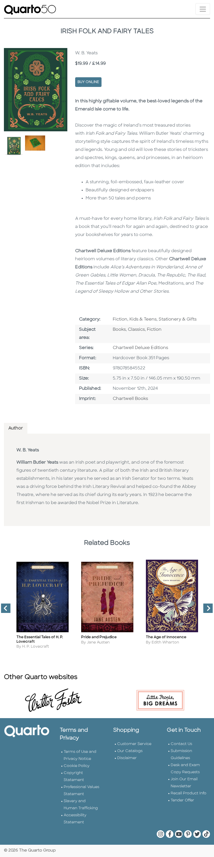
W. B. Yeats (27, 450)
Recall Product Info (188, 793)
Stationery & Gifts (178, 319)
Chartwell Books (130, 399)
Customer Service (134, 744)
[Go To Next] (206, 610)
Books (119, 330)
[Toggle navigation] (202, 9)
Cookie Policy (77, 766)
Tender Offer (182, 800)
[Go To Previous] (3, 610)
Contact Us (181, 744)
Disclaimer (127, 758)
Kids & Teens (143, 319)
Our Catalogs (129, 751)
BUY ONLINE (88, 82)
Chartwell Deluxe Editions (140, 348)
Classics (136, 330)
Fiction (120, 319)
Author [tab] (15, 428)
